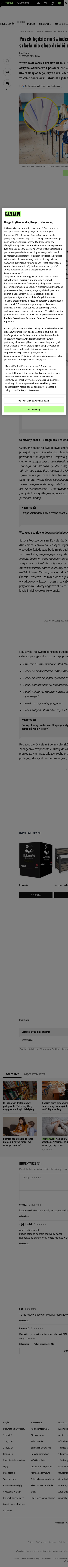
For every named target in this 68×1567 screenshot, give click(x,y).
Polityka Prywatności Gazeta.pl (19, 318)
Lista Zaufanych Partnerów (25, 390)
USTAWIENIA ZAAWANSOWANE (34, 400)
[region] (34, 311)
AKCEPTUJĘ (34, 409)
